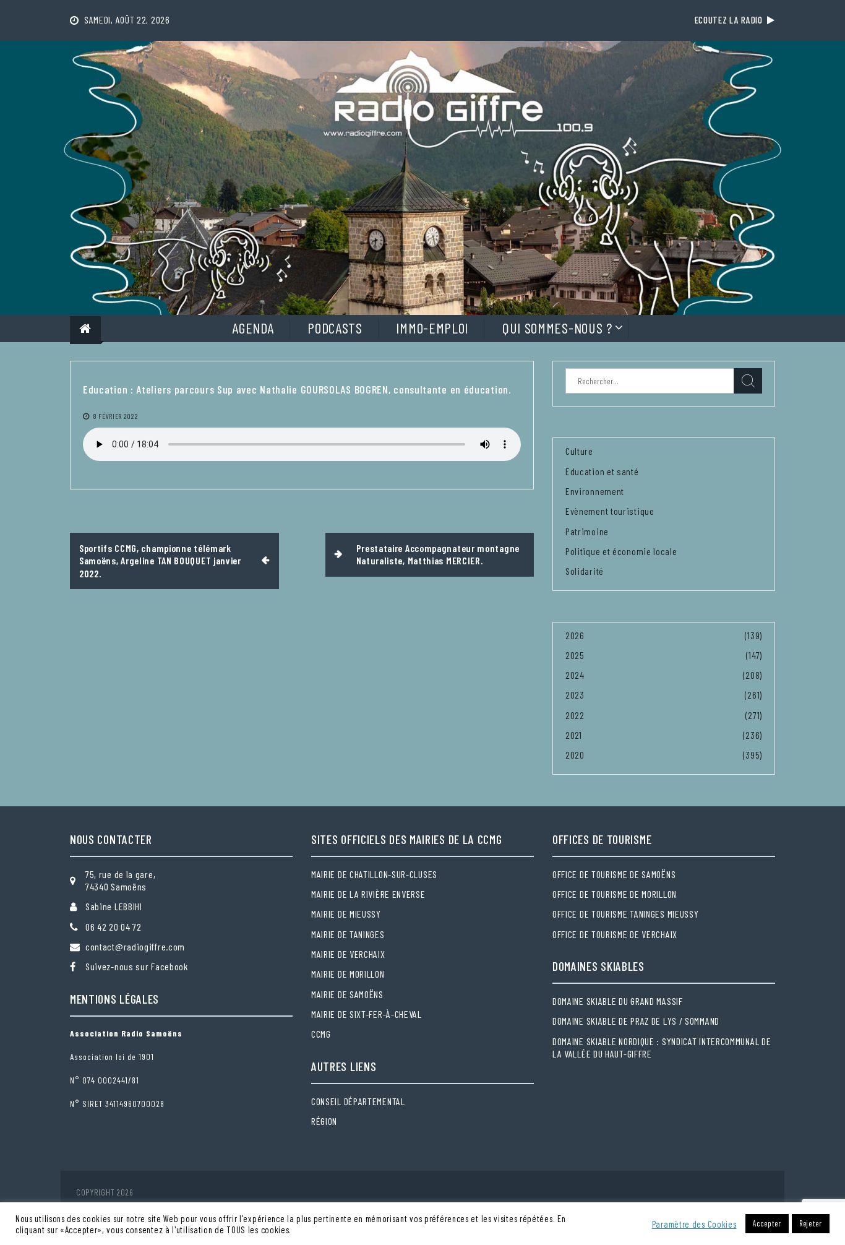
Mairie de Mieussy (346, 914)
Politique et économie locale (621, 551)
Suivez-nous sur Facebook (136, 966)
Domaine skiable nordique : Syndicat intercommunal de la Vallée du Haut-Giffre (661, 1047)
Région (324, 1121)
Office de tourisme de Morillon (614, 894)
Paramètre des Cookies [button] (694, 1224)
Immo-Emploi (432, 328)
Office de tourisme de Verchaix (614, 934)
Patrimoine (587, 531)
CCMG (321, 1034)
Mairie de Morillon (348, 974)
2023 (575, 694)
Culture (579, 451)
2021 (573, 735)
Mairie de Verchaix (348, 954)
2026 (575, 635)
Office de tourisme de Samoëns (614, 874)
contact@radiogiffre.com (135, 946)
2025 (575, 655)
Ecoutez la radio (731, 19)
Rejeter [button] (810, 1223)
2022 (575, 715)
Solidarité (584, 571)
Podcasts (334, 328)
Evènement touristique (609, 511)
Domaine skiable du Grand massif (617, 1001)
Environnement (594, 491)
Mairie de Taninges (348, 934)
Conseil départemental (358, 1101)
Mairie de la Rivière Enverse (368, 894)
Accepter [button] (767, 1223)
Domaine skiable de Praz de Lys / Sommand (635, 1021)
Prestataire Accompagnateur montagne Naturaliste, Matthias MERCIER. (438, 554)
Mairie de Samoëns (347, 994)
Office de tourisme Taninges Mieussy (625, 914)
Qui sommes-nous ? (557, 328)
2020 (575, 754)
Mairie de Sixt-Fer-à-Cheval (366, 1014)
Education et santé (602, 471)
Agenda (252, 328)
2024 (575, 675)
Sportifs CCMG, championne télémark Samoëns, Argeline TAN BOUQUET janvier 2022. (160, 560)
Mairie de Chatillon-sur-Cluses (374, 874)
